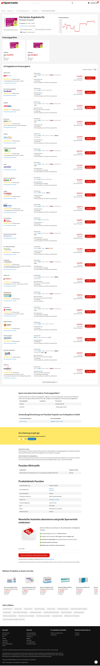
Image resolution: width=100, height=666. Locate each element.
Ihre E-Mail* (22, 548)
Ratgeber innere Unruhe (57, 421)
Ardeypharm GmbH (23, 26)
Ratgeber (29, 638)
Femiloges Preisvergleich (35, 612)
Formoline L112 (18, 608)
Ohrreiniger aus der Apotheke (43, 615)
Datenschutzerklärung (48, 559)
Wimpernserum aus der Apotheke (26, 615)
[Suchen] (72, 3)
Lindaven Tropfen (51, 608)
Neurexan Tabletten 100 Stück (47, 587)
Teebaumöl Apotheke (79, 612)
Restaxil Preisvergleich (66, 612)
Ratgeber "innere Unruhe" (28, 32)
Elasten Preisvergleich (40, 608)
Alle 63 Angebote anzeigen (49, 382)
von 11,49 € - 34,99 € (27, 23)
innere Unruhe (23, 421)
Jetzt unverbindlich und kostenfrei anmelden (34, 555)
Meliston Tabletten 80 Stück (65, 587)
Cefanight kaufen (7, 612)
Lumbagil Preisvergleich (62, 608)
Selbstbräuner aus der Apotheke (72, 615)
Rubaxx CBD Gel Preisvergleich (20, 612)
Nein (26, 439)
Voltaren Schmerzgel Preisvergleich (79, 608)
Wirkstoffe (29, 640)
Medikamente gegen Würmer (9, 615)
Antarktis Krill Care (7, 608)
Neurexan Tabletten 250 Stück (11, 587)
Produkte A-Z (30, 636)
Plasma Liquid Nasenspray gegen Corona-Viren (13, 619)
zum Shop (89, 78)
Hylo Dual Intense (28, 608)
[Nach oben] (96, 662)
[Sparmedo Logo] (9, 3)
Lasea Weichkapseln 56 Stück (29, 587)
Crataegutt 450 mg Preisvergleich (51, 612)
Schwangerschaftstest (57, 615)
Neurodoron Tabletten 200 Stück (83, 587)
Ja (21, 439)
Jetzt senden (32, 438)
